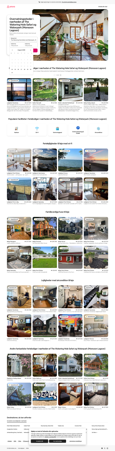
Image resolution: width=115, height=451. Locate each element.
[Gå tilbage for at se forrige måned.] (12, 50)
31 (12, 72)
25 (15, 69)
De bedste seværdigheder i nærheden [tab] (17, 421)
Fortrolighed (21, 448)
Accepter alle (39, 441)
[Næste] (60, 75)
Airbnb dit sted (102, 6)
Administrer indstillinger (75, 441)
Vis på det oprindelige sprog (69, 2)
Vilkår (27, 448)
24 (12, 69)
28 (24, 69)
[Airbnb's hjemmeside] (11, 6)
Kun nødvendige (57, 441)
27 (21, 69)
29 (27, 69)
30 (30, 69)
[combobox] (23, 40)
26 (18, 69)
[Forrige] (54, 75)
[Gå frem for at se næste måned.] (30, 50)
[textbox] (16, 46)
